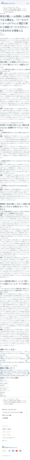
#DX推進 (2, 385)
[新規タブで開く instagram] (20, 451)
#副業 (1, 394)
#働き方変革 (3, 396)
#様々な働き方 (3, 389)
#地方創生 (2, 392)
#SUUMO (2, 35)
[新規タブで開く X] (9, 451)
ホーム (4, 7)
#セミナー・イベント (5, 381)
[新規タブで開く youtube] (17, 451)
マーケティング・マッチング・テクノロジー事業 (12, 412)
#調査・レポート (4, 380)
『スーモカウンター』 (8, 42)
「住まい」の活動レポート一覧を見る (9, 365)
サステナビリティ (11, 7)
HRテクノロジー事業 (6, 415)
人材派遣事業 (5, 418)
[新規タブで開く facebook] (13, 451)
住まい (17, 7)
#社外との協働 (3, 383)
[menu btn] (28, 3)
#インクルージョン (4, 387)
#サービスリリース (4, 390)
